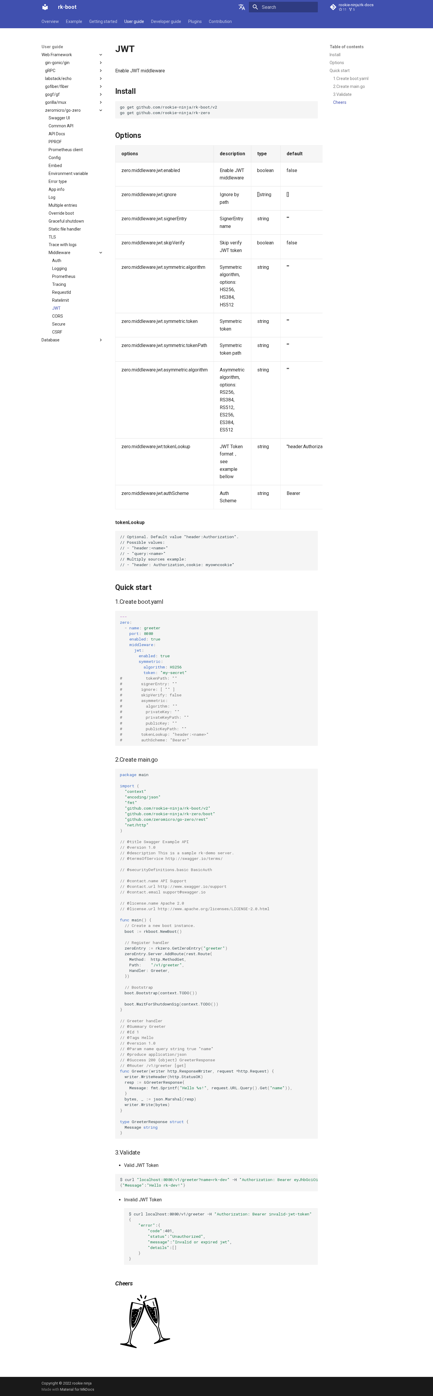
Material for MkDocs (77, 1389)
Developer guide (166, 21)
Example (74, 21)
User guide (134, 21)
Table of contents (347, 46)
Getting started (103, 21)
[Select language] (242, 7)
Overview (50, 21)
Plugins (195, 21)
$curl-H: (219, 1182)
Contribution (220, 21)
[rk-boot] (45, 7)
